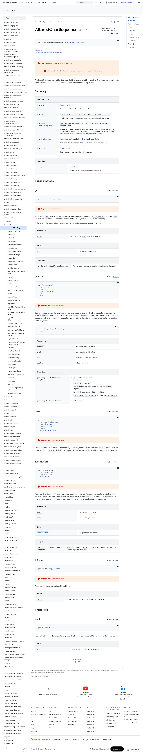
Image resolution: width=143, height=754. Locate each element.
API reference (9, 10)
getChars (64, 114)
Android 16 (90, 714)
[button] (13, 22)
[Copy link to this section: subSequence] (50, 462)
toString (64, 148)
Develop (41, 2)
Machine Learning (55, 714)
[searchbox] (14, 18)
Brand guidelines (50, 749)
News (32, 725)
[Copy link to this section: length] (43, 619)
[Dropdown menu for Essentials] (32, 2)
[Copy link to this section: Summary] (48, 91)
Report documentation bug (131, 715)
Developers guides (112, 717)
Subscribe (117, 749)
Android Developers (41, 22)
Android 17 (90, 711)
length (72, 167)
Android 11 (90, 731)
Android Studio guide (113, 713)
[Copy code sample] (118, 326)
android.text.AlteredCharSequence (50, 53)
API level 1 (111, 28)
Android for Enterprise (38, 714)
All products (107, 740)
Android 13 (90, 725)
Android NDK (110, 727)
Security (33, 718)
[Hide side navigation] (25, 750)
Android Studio (126, 2)
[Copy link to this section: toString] (45, 560)
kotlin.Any (38, 50)
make (62, 124)
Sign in (137, 2)
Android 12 (90, 728)
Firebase (76, 740)
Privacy (51, 725)
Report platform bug (131, 711)
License (40, 749)
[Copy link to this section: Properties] (50, 610)
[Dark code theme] (118, 40)
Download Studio (111, 723)
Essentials (26, 2)
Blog (32, 728)
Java (117, 33)
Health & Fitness (54, 718)
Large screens (72, 711)
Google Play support (131, 720)
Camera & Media (55, 721)
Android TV (72, 725)
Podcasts (34, 731)
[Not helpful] (117, 22)
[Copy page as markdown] (86, 30)
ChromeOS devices (74, 718)
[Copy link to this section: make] (42, 411)
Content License (89, 670)
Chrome (66, 740)
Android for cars (73, 721)
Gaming (52, 711)
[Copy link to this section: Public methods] (56, 181)
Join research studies (131, 723)
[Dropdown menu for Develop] (46, 2)
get (62, 105)
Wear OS (71, 714)
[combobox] (86, 2)
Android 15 (90, 718)
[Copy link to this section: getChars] (46, 277)
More (54, 2)
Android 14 (90, 721)
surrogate (72, 223)
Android (33, 711)
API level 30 (115, 31)
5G (50, 728)
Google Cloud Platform (91, 740)
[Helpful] (114, 22)
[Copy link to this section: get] (40, 190)
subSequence (66, 139)
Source (33, 721)
